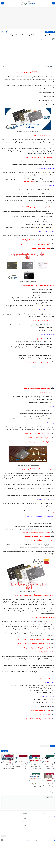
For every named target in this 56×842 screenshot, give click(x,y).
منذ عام (52, 763)
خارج (42, 840)
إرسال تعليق (50, 797)
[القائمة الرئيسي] (53, 3)
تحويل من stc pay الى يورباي (48, 813)
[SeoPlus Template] (54, 840)
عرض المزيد (5, 751)
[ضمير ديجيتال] (2, 840)
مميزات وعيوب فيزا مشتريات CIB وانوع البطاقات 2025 (36, 785)
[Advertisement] (28, 18)
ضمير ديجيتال (52, 816)
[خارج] (28, 3)
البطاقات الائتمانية (50, 31)
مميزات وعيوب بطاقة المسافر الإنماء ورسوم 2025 (49, 785)
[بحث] (2, 3)
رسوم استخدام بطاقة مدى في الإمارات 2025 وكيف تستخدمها (35, 766)
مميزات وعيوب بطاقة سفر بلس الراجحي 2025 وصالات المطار (49, 766)
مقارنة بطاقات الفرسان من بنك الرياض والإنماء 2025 (21, 766)
